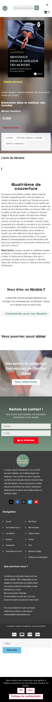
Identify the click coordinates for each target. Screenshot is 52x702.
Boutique (12, 92)
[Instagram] (24, 502)
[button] (47, 4)
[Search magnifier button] (36, 7)
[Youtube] (36, 502)
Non (30, 690)
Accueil (4, 92)
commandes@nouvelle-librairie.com (17, 614)
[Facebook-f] (17, 502)
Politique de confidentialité (26, 697)
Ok (20, 690)
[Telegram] (30, 502)
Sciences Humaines (25, 92)
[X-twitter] (11, 502)
